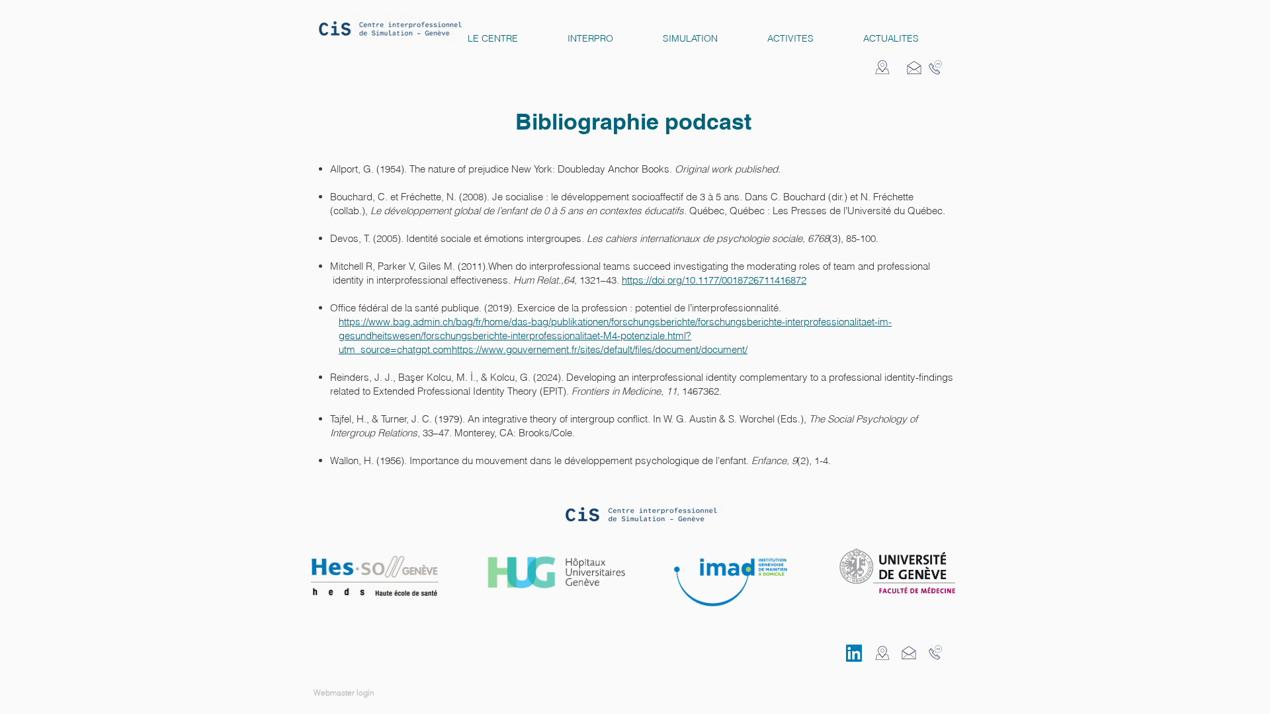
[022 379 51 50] (935, 67)
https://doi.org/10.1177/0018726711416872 (714, 280)
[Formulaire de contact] (914, 67)
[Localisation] (882, 67)
